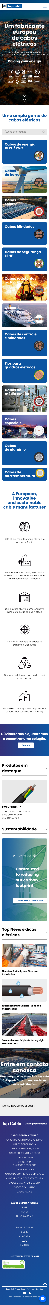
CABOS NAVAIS (24, 1191)
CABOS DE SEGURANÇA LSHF (24, 1148)
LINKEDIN (24, 1245)
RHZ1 (24, 1207)
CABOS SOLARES (24, 1157)
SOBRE (24, 1231)
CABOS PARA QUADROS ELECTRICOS (24, 1163)
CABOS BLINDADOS (24, 1169)
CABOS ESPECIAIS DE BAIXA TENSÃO (24, 1178)
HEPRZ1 (24, 1211)
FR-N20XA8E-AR (24, 1216)
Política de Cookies (35, 1289)
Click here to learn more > (30, 900)
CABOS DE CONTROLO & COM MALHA (24, 1173)
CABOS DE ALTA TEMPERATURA (24, 1182)
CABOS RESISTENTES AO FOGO (24, 1153)
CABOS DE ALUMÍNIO (24, 1187)
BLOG (24, 1240)
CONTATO (24, 1236)
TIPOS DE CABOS (24, 1227)
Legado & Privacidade (15, 1289)
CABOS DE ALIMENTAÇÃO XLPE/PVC (24, 1139)
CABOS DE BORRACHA (24, 1144)
